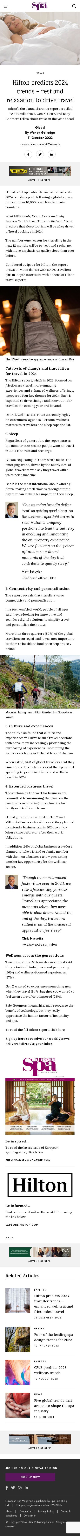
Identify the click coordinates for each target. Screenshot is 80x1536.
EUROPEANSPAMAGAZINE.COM (28, 1160)
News (40, 73)
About (8, 1511)
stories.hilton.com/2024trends (40, 144)
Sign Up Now (30, 1477)
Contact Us (25, 1511)
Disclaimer (30, 1515)
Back (9, 1237)
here (61, 1030)
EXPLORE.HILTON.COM (21, 1225)
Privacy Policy (46, 1511)
